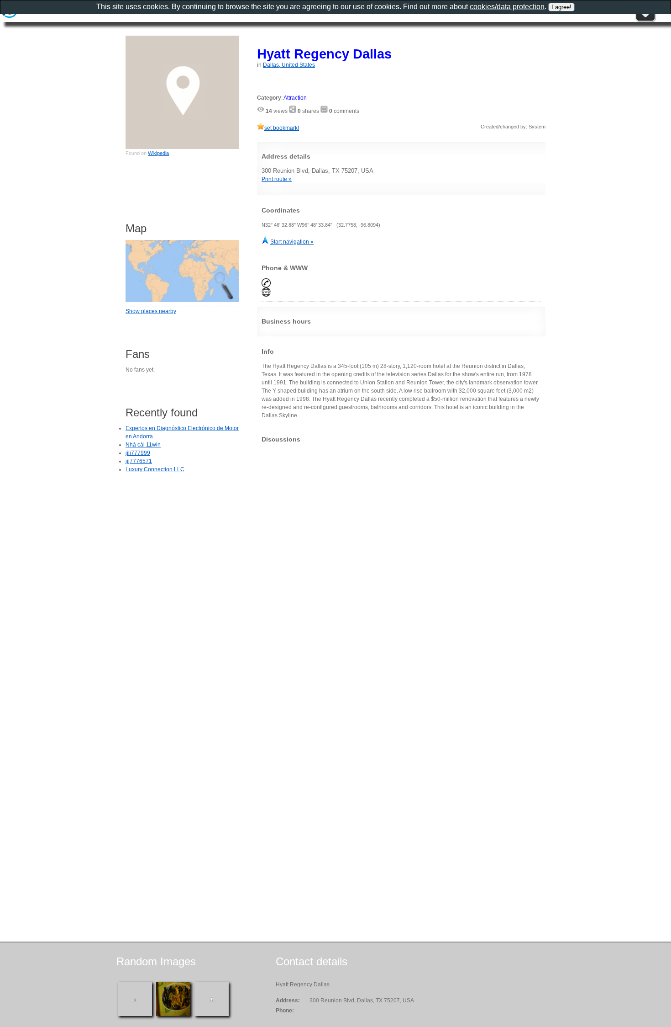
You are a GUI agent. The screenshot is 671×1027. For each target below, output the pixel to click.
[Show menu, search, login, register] (645, 20)
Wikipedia (158, 153)
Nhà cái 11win (143, 445)
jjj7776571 (139, 461)
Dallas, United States (289, 65)
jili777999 (138, 453)
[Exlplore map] (182, 300)
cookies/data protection (507, 7)
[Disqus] (401, 564)
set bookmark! (281, 128)
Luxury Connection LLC (155, 469)
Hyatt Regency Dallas (324, 53)
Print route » (277, 179)
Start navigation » (292, 242)
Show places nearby (151, 311)
